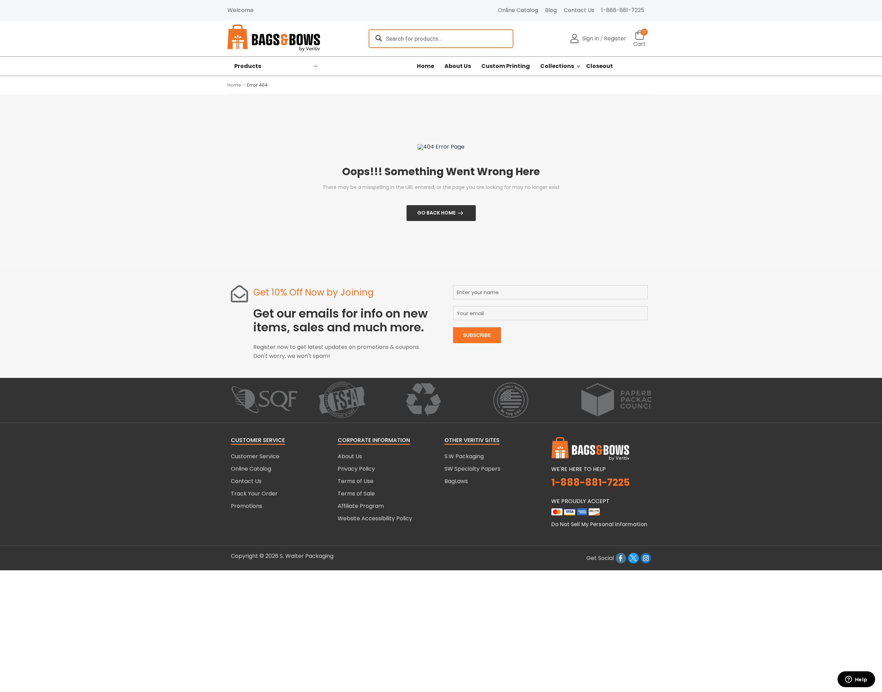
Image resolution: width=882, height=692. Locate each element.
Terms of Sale (356, 494)
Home (425, 66)
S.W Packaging (464, 456)
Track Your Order (254, 494)
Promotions (246, 506)
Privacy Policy (356, 469)
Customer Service (255, 456)
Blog (551, 10)
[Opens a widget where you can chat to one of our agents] (856, 680)
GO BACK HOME (436, 212)
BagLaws (456, 481)
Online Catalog (518, 10)
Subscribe (477, 335)
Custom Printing (505, 66)
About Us (457, 66)
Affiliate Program (361, 506)
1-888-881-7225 (622, 10)
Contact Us (579, 10)
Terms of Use (355, 481)
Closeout (599, 66)
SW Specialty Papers (472, 469)
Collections (557, 66)
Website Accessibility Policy (375, 518)
